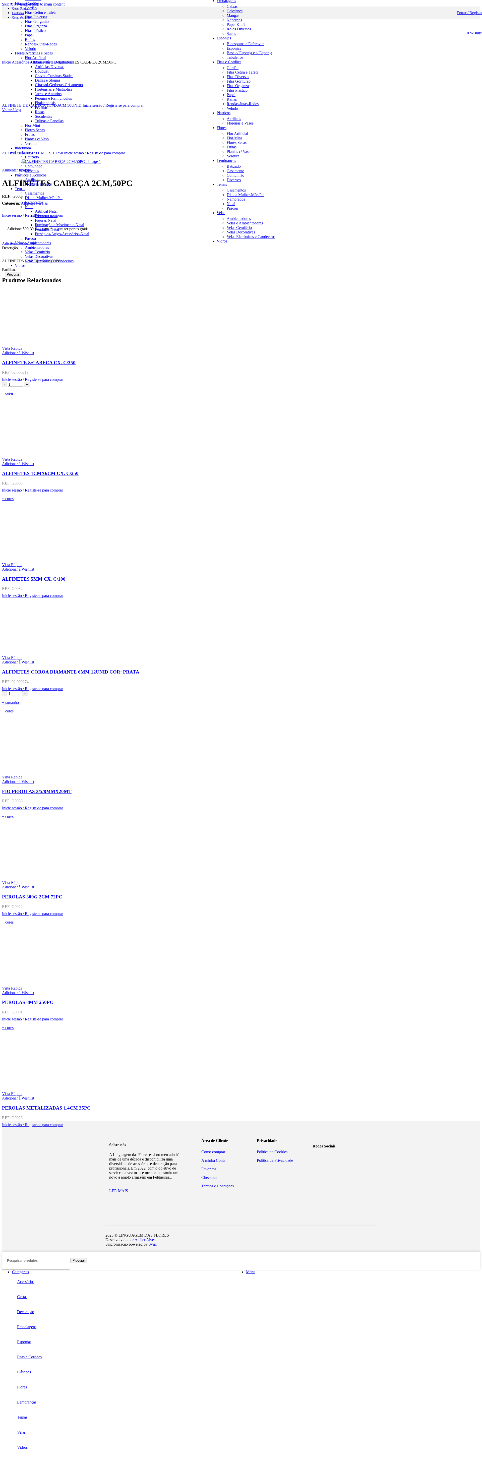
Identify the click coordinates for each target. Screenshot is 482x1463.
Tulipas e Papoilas (49, 121)
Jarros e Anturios (48, 94)
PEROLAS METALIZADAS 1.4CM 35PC (46, 1108)
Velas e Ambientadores (33, 243)
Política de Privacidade (275, 1160)
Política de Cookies (272, 1152)
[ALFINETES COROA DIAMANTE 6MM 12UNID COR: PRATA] (241, 626)
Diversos (32, 170)
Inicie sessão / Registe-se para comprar (113, 105)
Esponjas (234, 48)
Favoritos (208, 1169)
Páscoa (30, 238)
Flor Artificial (237, 133)
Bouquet (41, 71)
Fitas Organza (36, 26)
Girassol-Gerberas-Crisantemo (59, 85)
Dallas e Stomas (47, 80)
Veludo (232, 108)
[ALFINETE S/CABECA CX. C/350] (241, 317)
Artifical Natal (46, 211)
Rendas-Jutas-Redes (41, 44)
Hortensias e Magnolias (53, 89)
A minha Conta (213, 1160)
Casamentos (34, 193)
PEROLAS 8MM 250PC (27, 1002)
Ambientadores (37, 247)
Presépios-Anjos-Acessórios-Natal (62, 234)
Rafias (30, 39)
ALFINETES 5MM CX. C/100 (34, 579)
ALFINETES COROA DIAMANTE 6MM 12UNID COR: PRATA (70, 672)
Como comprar (213, 1152)
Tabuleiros (235, 57)
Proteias (41, 107)
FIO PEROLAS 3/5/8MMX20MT (37, 791)
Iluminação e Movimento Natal (59, 225)
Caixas (232, 6)
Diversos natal (46, 216)
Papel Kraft (236, 24)
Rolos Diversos (239, 29)
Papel (29, 35)
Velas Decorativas (39, 256)
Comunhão (33, 166)
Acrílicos (32, 179)
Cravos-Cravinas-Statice (54, 76)
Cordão (31, 8)
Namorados (34, 202)
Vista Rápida (12, 348)
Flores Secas (35, 130)
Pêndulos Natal (47, 229)
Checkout (209, 1177)
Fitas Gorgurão (37, 21)
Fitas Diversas (36, 17)
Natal (29, 207)
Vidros (20, 265)
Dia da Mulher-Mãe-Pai (44, 198)
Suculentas (43, 116)
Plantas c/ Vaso (37, 139)
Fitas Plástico (35, 30)
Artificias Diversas (49, 67)
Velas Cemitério (37, 252)
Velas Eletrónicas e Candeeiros (49, 261)
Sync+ (154, 1244)
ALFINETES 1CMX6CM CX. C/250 (40, 473)
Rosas (39, 112)
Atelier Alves (145, 1240)
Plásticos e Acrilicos (30, 175)
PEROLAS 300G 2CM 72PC (32, 896)
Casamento (33, 161)
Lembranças (24, 152)
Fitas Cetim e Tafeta (40, 12)
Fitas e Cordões (27, 3)
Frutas (30, 134)
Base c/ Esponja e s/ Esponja (249, 53)
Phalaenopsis (45, 103)
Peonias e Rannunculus (53, 98)
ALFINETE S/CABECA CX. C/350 (39, 362)
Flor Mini (32, 125)
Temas (20, 189)
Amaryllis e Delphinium (54, 62)
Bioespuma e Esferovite (245, 44)
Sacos (231, 33)
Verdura (31, 143)
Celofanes (235, 11)
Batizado (32, 157)
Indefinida (23, 148)
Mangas (233, 15)
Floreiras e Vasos (38, 184)
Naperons (234, 20)
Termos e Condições (217, 1186)
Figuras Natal (45, 220)
